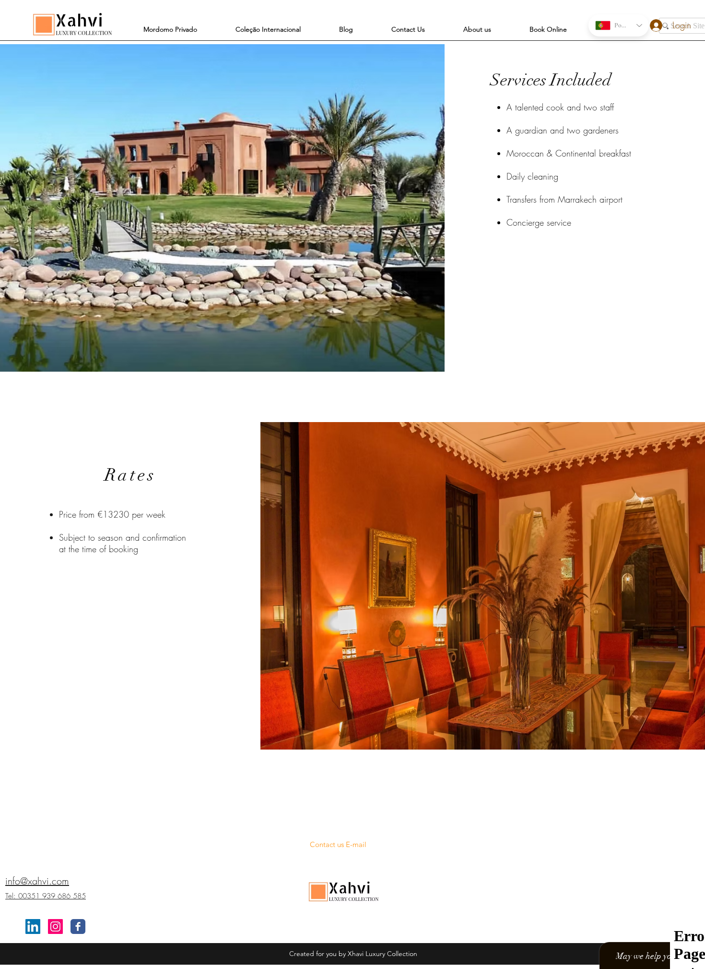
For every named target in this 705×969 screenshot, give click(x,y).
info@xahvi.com (37, 880)
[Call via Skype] (338, 809)
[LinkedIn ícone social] (32, 926)
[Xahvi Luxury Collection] (77, 926)
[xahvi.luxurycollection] (55, 926)
